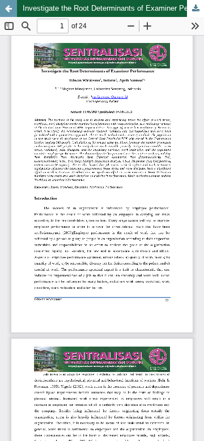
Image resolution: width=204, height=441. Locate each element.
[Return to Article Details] (8, 8)
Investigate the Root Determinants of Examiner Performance (113, 8)
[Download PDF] (195, 8)
